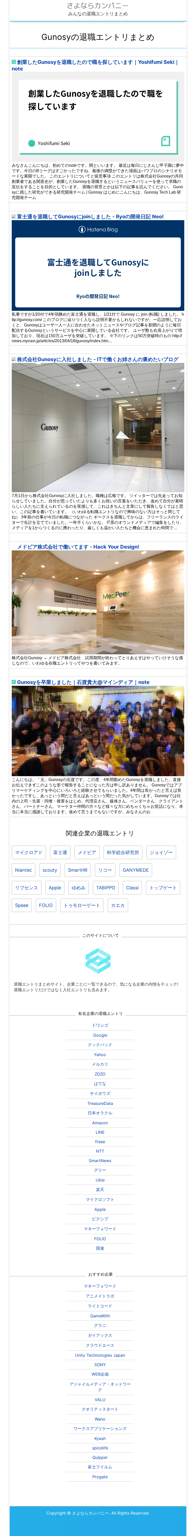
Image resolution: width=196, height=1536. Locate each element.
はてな (100, 1083)
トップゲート (163, 887)
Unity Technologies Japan (100, 1355)
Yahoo (100, 1054)
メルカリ (100, 1064)
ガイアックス (100, 1335)
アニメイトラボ (100, 1295)
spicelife (100, 1447)
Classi (132, 887)
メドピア (87, 852)
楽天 (100, 1189)
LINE (100, 1132)
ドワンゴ (100, 1025)
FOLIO (46, 905)
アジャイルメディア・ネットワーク (100, 1386)
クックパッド (100, 1044)
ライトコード (100, 1305)
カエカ (118, 905)
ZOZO (100, 1074)
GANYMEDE (136, 870)
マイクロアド (29, 852)
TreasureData (100, 1103)
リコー (105, 870)
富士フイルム (100, 1466)
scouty (50, 870)
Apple (55, 887)
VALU (100, 1399)
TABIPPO (105, 887)
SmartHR (78, 870)
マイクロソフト (100, 1199)
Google (100, 1035)
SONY (100, 1364)
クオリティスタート (100, 1409)
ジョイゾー (161, 852)
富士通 (60, 852)
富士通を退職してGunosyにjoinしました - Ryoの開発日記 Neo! (90, 217)
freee (100, 1141)
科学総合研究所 (123, 852)
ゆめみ (78, 887)
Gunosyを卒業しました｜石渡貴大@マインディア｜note (83, 682)
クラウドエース (100, 1345)
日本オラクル (100, 1112)
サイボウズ (100, 1093)
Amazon (100, 1122)
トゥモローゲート (82, 905)
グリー (100, 1170)
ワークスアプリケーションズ (100, 1428)
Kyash (100, 1438)
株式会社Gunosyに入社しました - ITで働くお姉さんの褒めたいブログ (97, 359)
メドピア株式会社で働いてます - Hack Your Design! (78, 547)
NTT (100, 1151)
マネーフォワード (100, 1228)
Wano (100, 1419)
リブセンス (26, 887)
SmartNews (100, 1160)
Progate (100, 1476)
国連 (100, 1248)
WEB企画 (100, 1374)
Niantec (23, 870)
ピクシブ (100, 1218)
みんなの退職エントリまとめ (98, 13)
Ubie (100, 1180)
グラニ (100, 1325)
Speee (21, 905)
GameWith (100, 1315)
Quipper (100, 1457)
